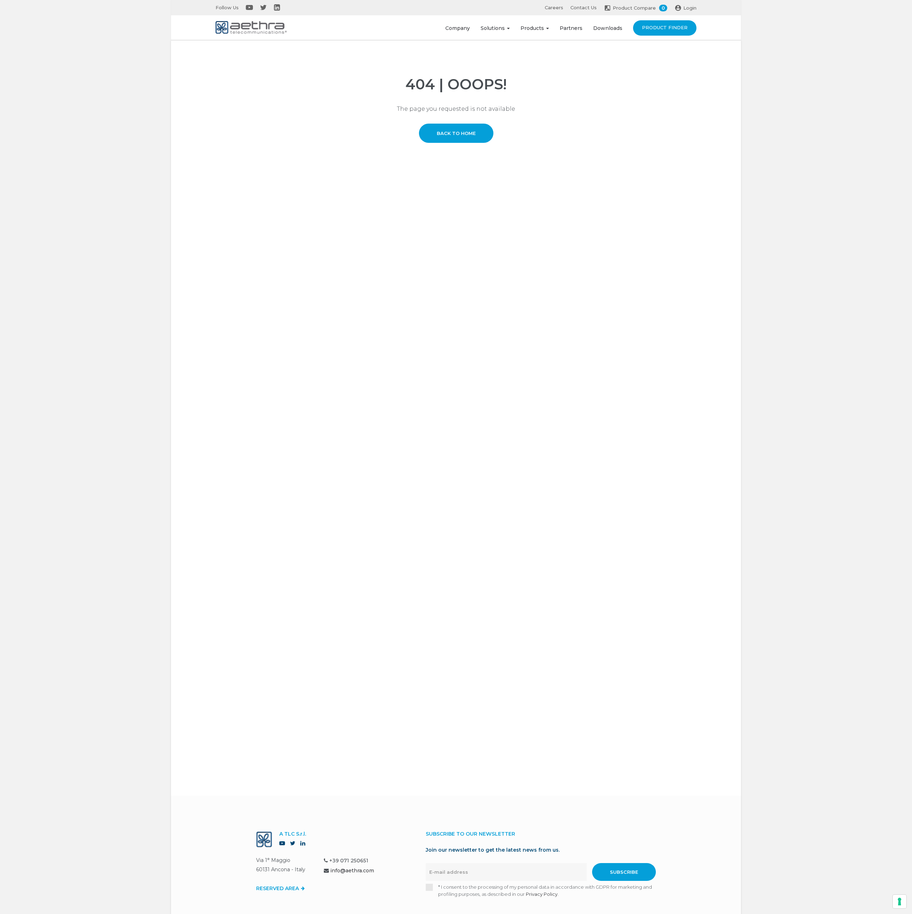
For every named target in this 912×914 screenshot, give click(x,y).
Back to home (456, 133)
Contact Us (583, 7)
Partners (571, 28)
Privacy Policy (542, 894)
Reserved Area (278, 888)
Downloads (607, 28)
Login (689, 8)
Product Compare (639, 8)
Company (457, 28)
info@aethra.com (352, 870)
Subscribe (624, 872)
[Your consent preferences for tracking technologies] (899, 901)
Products (532, 28)
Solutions (493, 28)
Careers (554, 7)
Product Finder (665, 27)
